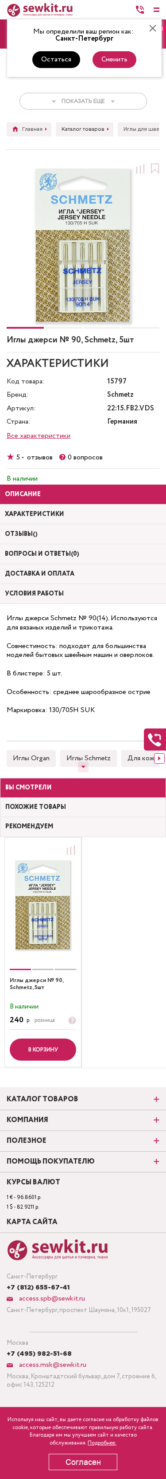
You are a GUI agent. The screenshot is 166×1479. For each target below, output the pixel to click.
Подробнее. (102, 1443)
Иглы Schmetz (88, 758)
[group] (43, 905)
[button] (25, 328)
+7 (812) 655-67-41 (38, 1287)
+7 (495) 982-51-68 (39, 1354)
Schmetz (120, 395)
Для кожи (142, 758)
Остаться (56, 59)
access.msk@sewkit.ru (51, 1364)
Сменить (114, 59)
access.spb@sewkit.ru (51, 1298)
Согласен (83, 1462)
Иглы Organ (31, 758)
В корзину (43, 1050)
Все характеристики (38, 436)
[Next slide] (159, 758)
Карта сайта (32, 1222)
